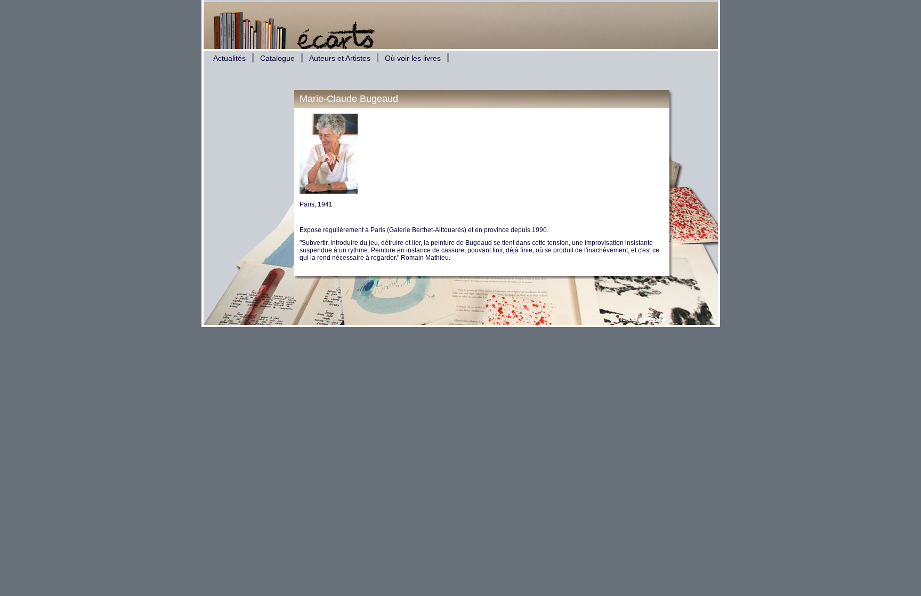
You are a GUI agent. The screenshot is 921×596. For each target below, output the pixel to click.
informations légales (641, 319)
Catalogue (277, 58)
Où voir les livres (413, 58)
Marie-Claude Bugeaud (349, 98)
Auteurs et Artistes (339, 58)
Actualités (229, 58)
